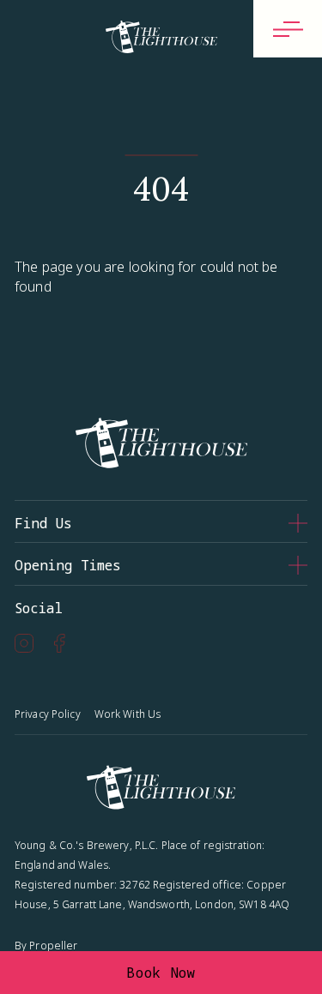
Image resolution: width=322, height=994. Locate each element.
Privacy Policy (48, 714)
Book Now (161, 972)
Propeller (53, 945)
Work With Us (127, 714)
